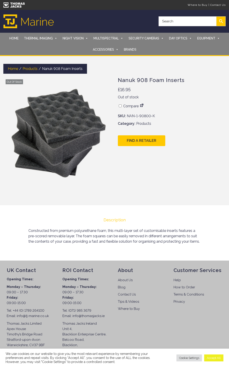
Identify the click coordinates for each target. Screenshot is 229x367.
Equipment (206, 38)
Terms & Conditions (189, 294)
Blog (121, 287)
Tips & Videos (128, 302)
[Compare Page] (142, 106)
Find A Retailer (141, 140)
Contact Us (218, 4)
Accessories (103, 49)
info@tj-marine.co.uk (33, 316)
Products (30, 69)
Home (14, 38)
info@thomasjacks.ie (88, 316)
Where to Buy (198, 4)
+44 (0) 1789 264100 (28, 311)
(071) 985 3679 (79, 311)
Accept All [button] (214, 358)
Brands (130, 49)
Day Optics (178, 38)
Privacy (179, 302)
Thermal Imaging (38, 38)
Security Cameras (144, 38)
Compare (130, 106)
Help (177, 280)
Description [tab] (115, 220)
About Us (125, 280)
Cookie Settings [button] (189, 358)
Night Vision (73, 38)
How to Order (184, 287)
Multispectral (106, 38)
